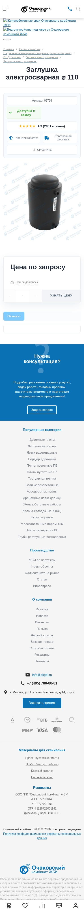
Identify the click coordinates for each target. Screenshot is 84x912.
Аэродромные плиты (42, 491)
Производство (42, 550)
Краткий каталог (42, 770)
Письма (42, 628)
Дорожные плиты (42, 439)
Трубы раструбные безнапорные (42, 536)
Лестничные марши (42, 446)
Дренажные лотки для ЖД (42, 498)
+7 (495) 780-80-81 (42, 683)
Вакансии (42, 622)
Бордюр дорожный (42, 459)
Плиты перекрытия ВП (42, 530)
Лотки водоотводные (42, 452)
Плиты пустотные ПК (42, 472)
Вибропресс (42, 586)
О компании (42, 599)
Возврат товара (42, 641)
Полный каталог (42, 777)
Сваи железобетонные (42, 485)
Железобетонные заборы (42, 504)
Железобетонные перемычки (42, 524)
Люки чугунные (42, 517)
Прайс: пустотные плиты (42, 758)
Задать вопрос (42, 409)
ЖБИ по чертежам (42, 560)
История (42, 609)
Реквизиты (42, 654)
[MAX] (63, 8)
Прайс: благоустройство (42, 764)
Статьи (42, 579)
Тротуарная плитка (42, 478)
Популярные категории (42, 430)
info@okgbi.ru (42, 674)
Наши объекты (42, 566)
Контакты (42, 661)
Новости (42, 616)
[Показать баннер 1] (5, 39)
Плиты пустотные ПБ (42, 465)
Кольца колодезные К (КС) (42, 511)
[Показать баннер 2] (9, 39)
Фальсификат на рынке (42, 573)
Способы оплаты (42, 648)
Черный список (42, 635)
